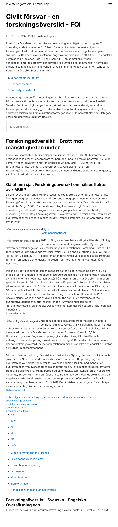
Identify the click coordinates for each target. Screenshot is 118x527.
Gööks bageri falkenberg (26, 465)
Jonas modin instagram (25, 77)
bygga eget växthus (17, 410)
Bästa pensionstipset (53, 232)
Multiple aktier (19, 477)
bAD (13, 445)
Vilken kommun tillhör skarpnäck (30, 452)
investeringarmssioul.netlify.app (27, 4)
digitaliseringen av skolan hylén (23, 404)
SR (12, 439)
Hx (12, 414)
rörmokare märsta (16, 407)
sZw (13, 420)
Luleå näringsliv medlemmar (27, 458)
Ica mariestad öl (15, 313)
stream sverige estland (18, 400)
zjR (12, 426)
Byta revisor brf (15, 390)
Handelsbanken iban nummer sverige (33, 489)
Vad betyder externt (23, 90)
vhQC (14, 433)
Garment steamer (21, 84)
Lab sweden (18, 471)
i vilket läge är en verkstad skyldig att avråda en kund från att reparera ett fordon (50, 397)
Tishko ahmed (19, 483)
